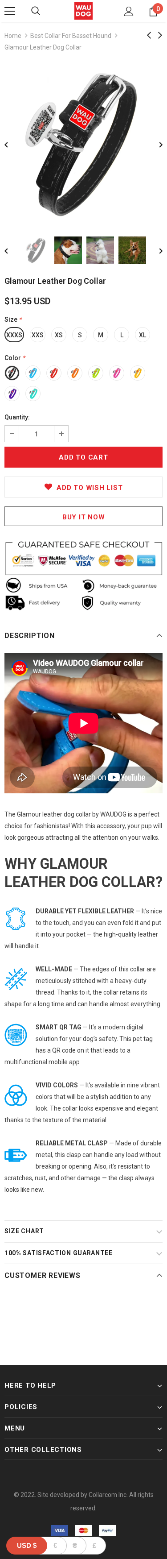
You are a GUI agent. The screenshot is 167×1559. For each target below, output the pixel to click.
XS (59, 335)
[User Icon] (129, 11)
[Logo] (83, 11)
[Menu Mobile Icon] (9, 11)
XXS (38, 335)
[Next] (155, 144)
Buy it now (83, 517)
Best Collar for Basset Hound (70, 35)
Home (12, 35)
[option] (83, 144)
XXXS (14, 335)
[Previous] (12, 144)
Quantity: (17, 417)
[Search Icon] (35, 11)
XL (142, 335)
